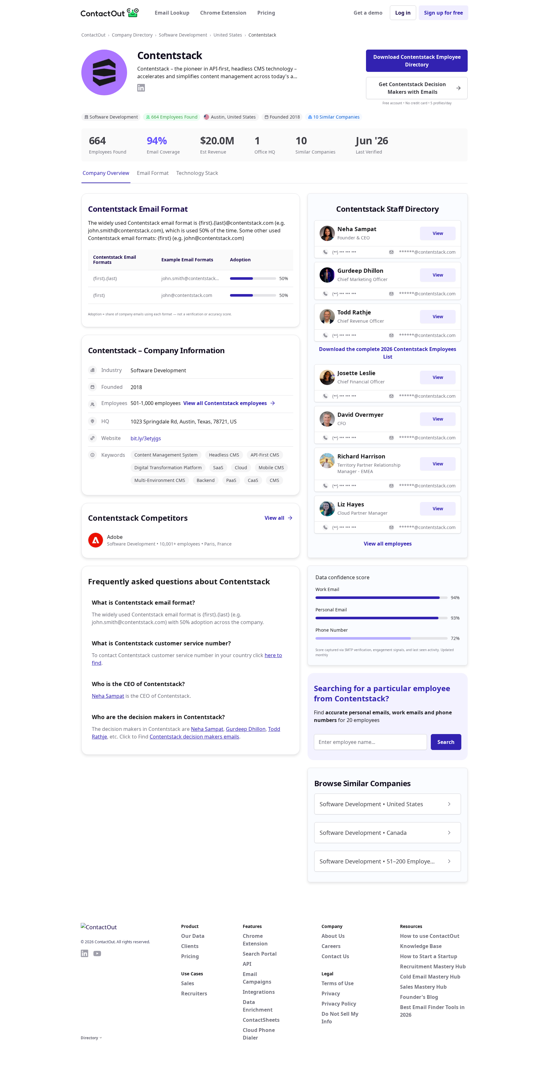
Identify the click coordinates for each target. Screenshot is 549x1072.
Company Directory (132, 35)
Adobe (115, 536)
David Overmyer (360, 414)
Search (446, 742)
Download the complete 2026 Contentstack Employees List (387, 353)
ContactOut (93, 35)
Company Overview (106, 172)
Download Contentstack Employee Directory (417, 60)
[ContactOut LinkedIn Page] (84, 991)
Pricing (266, 12)
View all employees (388, 543)
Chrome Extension (223, 12)
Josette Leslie (356, 373)
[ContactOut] (112, 12)
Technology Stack (197, 172)
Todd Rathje (354, 312)
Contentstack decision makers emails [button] (194, 736)
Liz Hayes (350, 504)
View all (274, 517)
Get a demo (368, 12)
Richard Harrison (361, 456)
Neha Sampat (108, 695)
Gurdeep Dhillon (246, 728)
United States (228, 35)
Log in (403, 12)
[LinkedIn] (141, 88)
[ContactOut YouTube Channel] (97, 991)
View (438, 233)
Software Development (183, 35)
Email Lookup (172, 12)
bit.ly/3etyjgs (146, 438)
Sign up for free (443, 12)
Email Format (153, 172)
